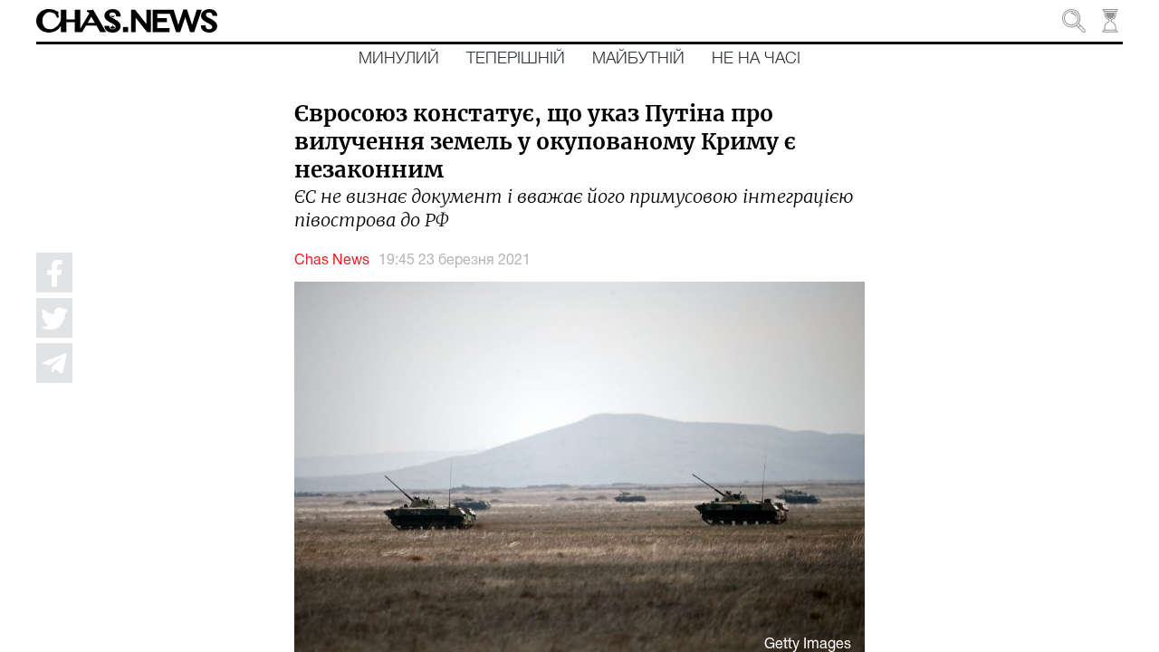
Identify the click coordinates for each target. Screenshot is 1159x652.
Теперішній (515, 59)
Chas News (331, 260)
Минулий (399, 59)
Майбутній (638, 59)
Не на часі (756, 59)
